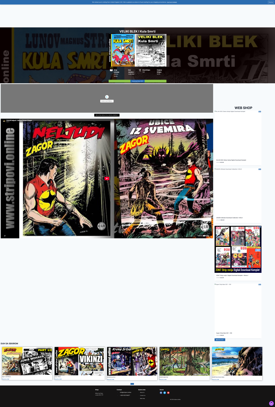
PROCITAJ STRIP (5, 379)
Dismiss (271, 2)
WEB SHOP (243, 108)
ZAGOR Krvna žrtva (111, 377)
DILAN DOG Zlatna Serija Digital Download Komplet (231, 160)
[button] (255, 164)
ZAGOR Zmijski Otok (164, 377)
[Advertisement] (137, 16)
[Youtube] (168, 392)
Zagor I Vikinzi (58, 376)
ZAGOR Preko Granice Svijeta (218, 377)
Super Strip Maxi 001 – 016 (224, 333)
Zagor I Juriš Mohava (6, 376)
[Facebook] (161, 392)
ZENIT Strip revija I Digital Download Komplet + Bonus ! (232, 275)
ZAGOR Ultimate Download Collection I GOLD (229, 217)
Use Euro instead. (172, 2)
